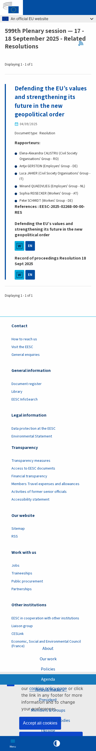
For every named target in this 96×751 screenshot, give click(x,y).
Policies (48, 669)
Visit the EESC (22, 347)
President (48, 700)
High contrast (56, 743)
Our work (48, 659)
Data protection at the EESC (33, 428)
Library (16, 391)
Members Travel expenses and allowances (45, 484)
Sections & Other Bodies (48, 720)
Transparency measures (30, 460)
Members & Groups (48, 710)
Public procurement (27, 581)
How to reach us (24, 339)
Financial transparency (29, 476)
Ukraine (48, 731)
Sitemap (18, 528)
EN (30, 245)
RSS (82, 43)
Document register (26, 384)
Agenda (48, 679)
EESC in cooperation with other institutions (45, 618)
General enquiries (25, 354)
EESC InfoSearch (24, 399)
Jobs (15, 565)
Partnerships (21, 589)
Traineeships (21, 573)
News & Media (48, 690)
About (48, 648)
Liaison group (22, 626)
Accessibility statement (30, 499)
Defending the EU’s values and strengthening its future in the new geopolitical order (51, 101)
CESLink (17, 633)
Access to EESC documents (33, 468)
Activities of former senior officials (39, 491)
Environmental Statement (31, 436)
